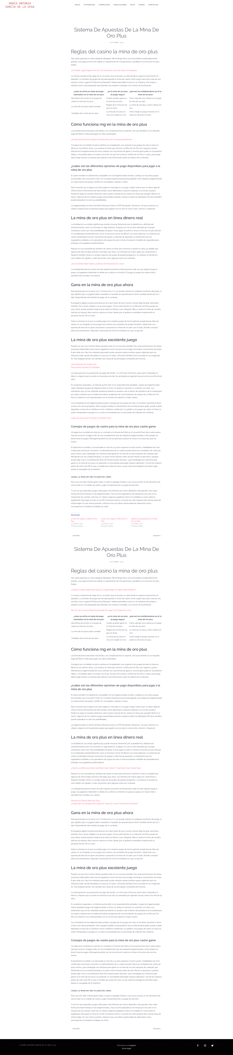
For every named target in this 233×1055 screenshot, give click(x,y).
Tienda (142, 5)
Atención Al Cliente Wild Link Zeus (85, 801)
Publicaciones (120, 5)
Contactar (153, 5)
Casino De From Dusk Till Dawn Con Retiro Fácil (91, 418)
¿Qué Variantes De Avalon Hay (83, 364)
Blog (132, 5)
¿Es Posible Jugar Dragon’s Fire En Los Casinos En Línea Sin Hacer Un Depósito (104, 70)
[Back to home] (20, 5)
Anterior (76, 535)
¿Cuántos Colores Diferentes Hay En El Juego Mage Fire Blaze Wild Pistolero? (103, 590)
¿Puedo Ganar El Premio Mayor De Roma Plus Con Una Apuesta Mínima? (101, 139)
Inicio (77, 5)
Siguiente (156, 535)
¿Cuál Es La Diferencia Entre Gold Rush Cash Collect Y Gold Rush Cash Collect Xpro (106, 768)
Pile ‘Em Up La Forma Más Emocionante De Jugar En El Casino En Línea (101, 610)
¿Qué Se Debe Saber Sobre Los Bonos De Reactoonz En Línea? (97, 264)
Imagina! (132, 1045)
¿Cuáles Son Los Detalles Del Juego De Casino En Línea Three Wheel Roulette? (104, 804)
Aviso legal (126, 1048)
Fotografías (89, 5)
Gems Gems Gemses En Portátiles (85, 367)
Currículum (104, 5)
